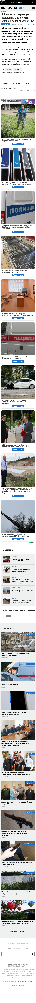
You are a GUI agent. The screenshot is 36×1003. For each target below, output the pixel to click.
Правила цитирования (14, 948)
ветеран (9, 69)
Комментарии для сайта (27, 90)
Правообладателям (22, 943)
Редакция (11, 943)
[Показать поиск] (32, 2)
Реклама (26, 948)
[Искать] (32, 954)
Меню (33, 8)
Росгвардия (17, 69)
